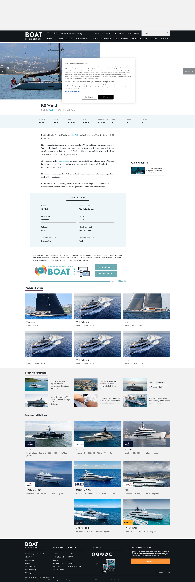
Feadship (30, 494)
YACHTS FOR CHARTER (102, 39)
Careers (28, 563)
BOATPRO (164, 39)
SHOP (108, 33)
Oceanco (128, 494)
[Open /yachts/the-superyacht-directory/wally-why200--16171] (97, 306)
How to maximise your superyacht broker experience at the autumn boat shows (60, 384)
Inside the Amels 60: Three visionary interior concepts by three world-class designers (61, 400)
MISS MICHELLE (83, 528)
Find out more (106, 267)
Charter (56, 560)
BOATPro (71, 557)
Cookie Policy (30, 570)
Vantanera (30, 322)
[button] (3, 71)
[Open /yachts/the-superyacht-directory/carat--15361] (48, 344)
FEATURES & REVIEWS (64, 39)
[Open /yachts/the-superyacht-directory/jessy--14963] (146, 344)
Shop (70, 560)
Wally (51, 110)
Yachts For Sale (59, 557)
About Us (28, 557)
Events (70, 554)
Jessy (127, 360)
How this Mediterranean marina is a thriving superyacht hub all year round (109, 384)
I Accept (106, 97)
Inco (127, 322)
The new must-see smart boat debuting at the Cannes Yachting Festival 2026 (159, 400)
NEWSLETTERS (133, 33)
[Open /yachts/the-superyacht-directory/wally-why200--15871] (97, 344)
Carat (28, 360)
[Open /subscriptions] (107, 566)
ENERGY (129, 449)
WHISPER (80, 449)
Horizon (78, 532)
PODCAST (99, 33)
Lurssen (78, 453)
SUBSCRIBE (119, 33)
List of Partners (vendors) (72, 91)
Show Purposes (89, 97)
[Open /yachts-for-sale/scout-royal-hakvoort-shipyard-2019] (48, 434)
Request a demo (106, 274)
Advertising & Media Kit (34, 554)
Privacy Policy (30, 573)
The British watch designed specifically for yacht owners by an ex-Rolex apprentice (110, 400)
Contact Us (29, 560)
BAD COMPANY (83, 490)
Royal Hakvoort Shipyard (36, 453)
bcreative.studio (74, 566)
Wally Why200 (82, 322)
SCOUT (30, 449)
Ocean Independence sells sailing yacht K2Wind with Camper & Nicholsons (154, 170)
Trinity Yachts (80, 494)
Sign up (150, 561)
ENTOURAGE (131, 528)
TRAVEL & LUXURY (121, 39)
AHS (127, 490)
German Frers (64, 161)
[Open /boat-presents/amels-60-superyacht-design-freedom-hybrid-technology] (36, 400)
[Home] (35, 36)
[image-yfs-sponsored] (30, 446)
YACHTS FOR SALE (82, 39)
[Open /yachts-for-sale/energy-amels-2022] (146, 434)
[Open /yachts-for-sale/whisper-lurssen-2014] (97, 434)
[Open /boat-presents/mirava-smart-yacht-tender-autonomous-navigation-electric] (135, 400)
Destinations (58, 563)
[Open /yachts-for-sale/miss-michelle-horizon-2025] (97, 512)
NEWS (49, 39)
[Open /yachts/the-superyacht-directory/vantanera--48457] (48, 306)
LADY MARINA (33, 490)
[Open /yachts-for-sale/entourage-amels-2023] (146, 512)
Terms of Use (30, 566)
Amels (127, 453)
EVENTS (154, 39)
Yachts (55, 554)
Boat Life (56, 566)
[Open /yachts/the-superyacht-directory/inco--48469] (146, 306)
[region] (98, 80)
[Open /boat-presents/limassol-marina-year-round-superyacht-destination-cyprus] (86, 384)
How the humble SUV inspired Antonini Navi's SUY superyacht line (158, 384)
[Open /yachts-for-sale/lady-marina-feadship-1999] (48, 474)
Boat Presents (58, 570)
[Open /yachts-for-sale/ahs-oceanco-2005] (146, 474)
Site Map (71, 563)
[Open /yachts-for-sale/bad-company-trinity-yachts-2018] (97, 474)
